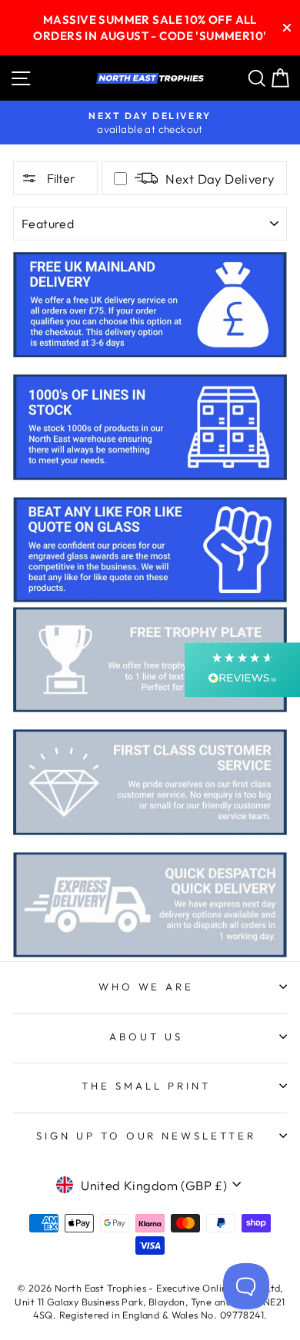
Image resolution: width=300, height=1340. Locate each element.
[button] (242, 669)
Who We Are (146, 986)
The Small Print (146, 1086)
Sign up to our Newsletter (146, 1135)
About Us (146, 1036)
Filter (60, 178)
